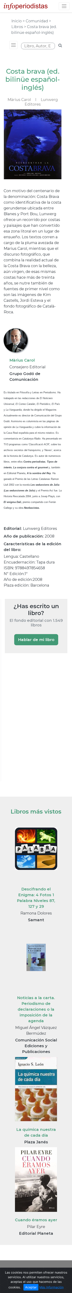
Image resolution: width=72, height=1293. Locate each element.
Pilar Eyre (36, 1226)
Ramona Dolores (36, 913)
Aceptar (31, 1287)
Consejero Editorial (27, 367)
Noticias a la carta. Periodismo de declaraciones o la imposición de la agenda (36, 1009)
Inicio (17, 21)
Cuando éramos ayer (36, 1220)
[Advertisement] (33, 722)
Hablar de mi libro (36, 639)
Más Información (51, 1287)
